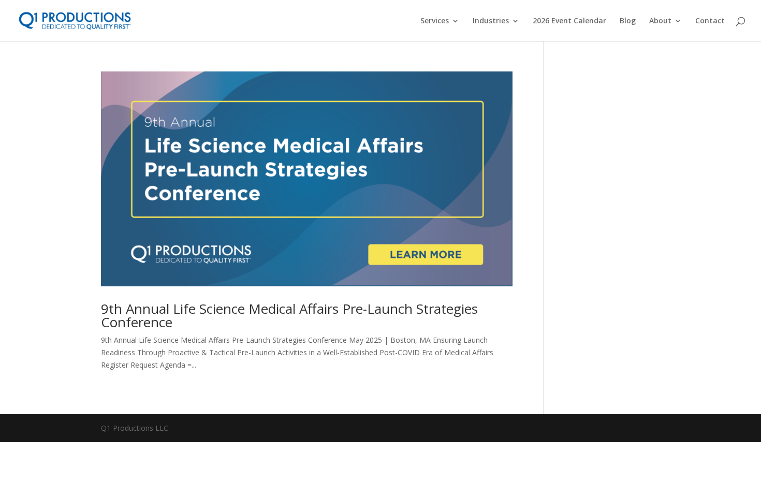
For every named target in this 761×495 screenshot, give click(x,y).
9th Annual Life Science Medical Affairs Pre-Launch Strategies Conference (289, 315)
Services (434, 21)
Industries (491, 21)
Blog (628, 21)
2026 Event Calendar (569, 21)
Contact (710, 21)
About (660, 21)
